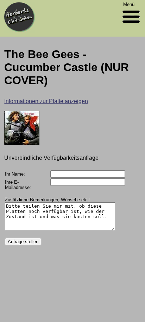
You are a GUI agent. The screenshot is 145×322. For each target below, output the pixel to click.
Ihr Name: (15, 174)
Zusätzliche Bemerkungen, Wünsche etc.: (47, 199)
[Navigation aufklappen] (131, 24)
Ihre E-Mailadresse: (18, 184)
